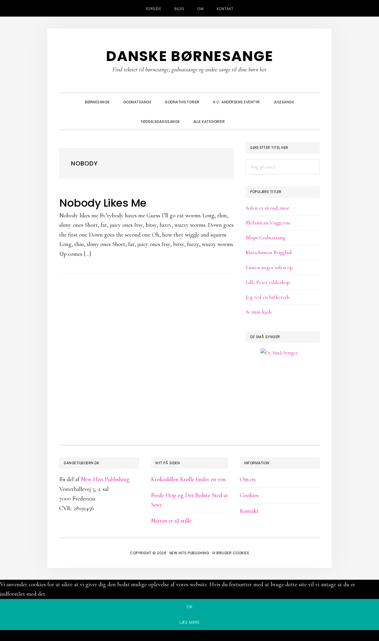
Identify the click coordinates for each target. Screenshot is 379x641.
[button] (238, 116)
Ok (190, 607)
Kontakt (249, 511)
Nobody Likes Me (103, 203)
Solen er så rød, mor (267, 208)
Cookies (249, 495)
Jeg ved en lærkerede (268, 297)
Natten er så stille (171, 520)
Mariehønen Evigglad (269, 252)
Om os (247, 479)
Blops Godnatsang (265, 237)
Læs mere (189, 622)
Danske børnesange (189, 56)
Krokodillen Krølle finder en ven (188, 479)
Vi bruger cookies (230, 552)
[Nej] (189, 636)
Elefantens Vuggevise (268, 222)
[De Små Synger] (283, 381)
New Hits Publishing (105, 479)
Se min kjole (259, 312)
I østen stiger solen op (269, 267)
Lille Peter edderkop (268, 282)
